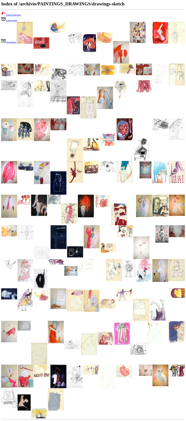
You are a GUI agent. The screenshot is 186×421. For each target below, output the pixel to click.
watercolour (11, 20)
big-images (11, 42)
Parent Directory (13, 15)
